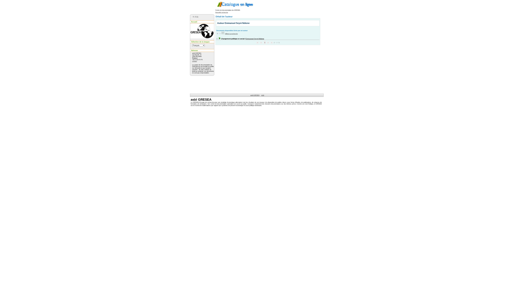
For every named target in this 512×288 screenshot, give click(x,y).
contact (194, 61)
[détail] (217, 38)
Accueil (194, 22)
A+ (197, 17)
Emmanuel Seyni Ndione (255, 39)
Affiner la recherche (231, 34)
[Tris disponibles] (223, 34)
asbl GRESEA (254, 95)
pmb (262, 95)
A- (193, 16)
